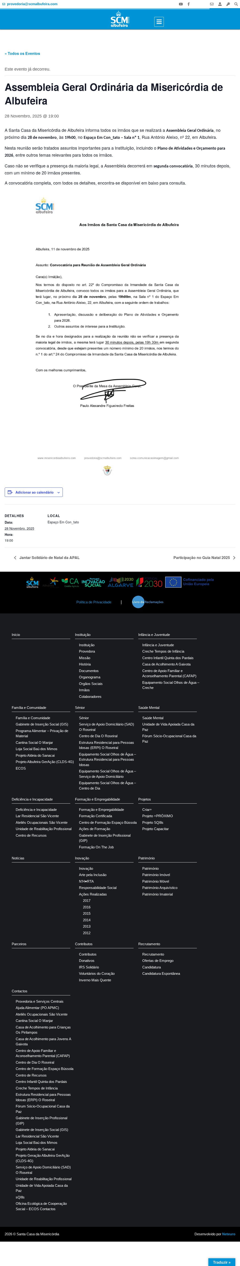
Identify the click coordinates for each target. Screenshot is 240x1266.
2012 (86, 933)
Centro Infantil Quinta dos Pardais (168, 658)
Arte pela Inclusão (92, 875)
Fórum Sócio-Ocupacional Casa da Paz (169, 738)
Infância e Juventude (154, 635)
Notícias (18, 858)
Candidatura (151, 967)
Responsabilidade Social (97, 888)
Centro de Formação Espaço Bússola (108, 822)
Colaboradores (90, 697)
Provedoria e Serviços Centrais (40, 1001)
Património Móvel (155, 881)
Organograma (89, 677)
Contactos (19, 991)
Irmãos (84, 690)
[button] (236, 4)
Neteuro (228, 1234)
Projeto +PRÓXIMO (157, 816)
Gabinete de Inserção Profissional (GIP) (105, 838)
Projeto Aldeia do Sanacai (35, 755)
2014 (86, 920)
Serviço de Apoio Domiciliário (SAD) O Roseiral (106, 727)
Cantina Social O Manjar (34, 742)
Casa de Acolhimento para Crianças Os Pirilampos (43, 1030)
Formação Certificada (95, 816)
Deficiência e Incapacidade (32, 799)
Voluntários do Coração (97, 973)
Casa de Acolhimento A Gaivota (166, 664)
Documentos (89, 671)
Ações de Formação (94, 829)
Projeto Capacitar (155, 829)
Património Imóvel (156, 875)
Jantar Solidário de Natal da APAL (49, 557)
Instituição (82, 635)
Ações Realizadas (93, 894)
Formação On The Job (96, 847)
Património (146, 858)
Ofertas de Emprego (157, 961)
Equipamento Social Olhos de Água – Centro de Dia (107, 785)
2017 (86, 901)
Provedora (87, 651)
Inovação (82, 858)
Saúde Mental (148, 708)
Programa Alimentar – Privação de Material (42, 733)
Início (16, 635)
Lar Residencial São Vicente (37, 816)
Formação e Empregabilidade (97, 799)
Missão (84, 658)
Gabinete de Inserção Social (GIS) (42, 724)
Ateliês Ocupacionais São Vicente (42, 822)
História (85, 664)
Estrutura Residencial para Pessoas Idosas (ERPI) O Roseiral (106, 745)
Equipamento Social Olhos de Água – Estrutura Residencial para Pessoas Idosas (107, 759)
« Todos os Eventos (22, 53)
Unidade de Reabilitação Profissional (43, 829)
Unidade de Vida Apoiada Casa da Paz (168, 727)
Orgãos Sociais (91, 684)
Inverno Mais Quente (95, 980)
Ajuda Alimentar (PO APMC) (37, 1008)
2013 (86, 926)
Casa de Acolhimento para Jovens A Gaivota (43, 1041)
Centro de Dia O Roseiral (98, 736)
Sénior (80, 708)
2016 (86, 907)
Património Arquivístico (159, 888)
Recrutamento (149, 944)
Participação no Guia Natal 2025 (202, 557)
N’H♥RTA (86, 881)
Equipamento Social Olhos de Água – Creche (170, 685)
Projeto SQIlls (152, 822)
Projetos (144, 799)
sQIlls (20, 1197)
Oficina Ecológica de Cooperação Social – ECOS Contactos (41, 1206)
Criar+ (147, 810)
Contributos (84, 944)
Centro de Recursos (31, 835)
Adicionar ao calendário (34, 492)
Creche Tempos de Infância (163, 651)
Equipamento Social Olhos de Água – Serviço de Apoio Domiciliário (107, 773)
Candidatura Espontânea (161, 973)
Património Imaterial (157, 894)
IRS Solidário (89, 967)
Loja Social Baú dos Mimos (36, 749)
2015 (86, 913)
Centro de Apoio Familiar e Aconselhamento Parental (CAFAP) (169, 673)
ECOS (21, 768)
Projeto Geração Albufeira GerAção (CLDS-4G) (43, 1158)
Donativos (86, 961)
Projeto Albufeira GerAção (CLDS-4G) (45, 762)
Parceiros (19, 944)
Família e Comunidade (29, 708)
